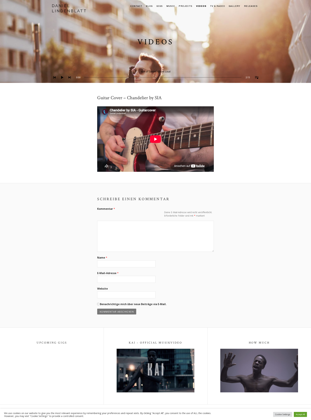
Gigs (159, 6)
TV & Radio (217, 6)
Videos (201, 6)
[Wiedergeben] (61, 81)
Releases (251, 6)
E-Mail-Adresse (108, 273)
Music (170, 6)
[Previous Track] (53, 81)
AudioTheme (71, 412)
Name (102, 257)
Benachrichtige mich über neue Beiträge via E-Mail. (133, 304)
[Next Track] (68, 81)
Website (102, 288)
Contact (136, 6)
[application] (155, 74)
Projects (185, 6)
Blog (149, 6)
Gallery (234, 6)
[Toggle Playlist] (255, 81)
